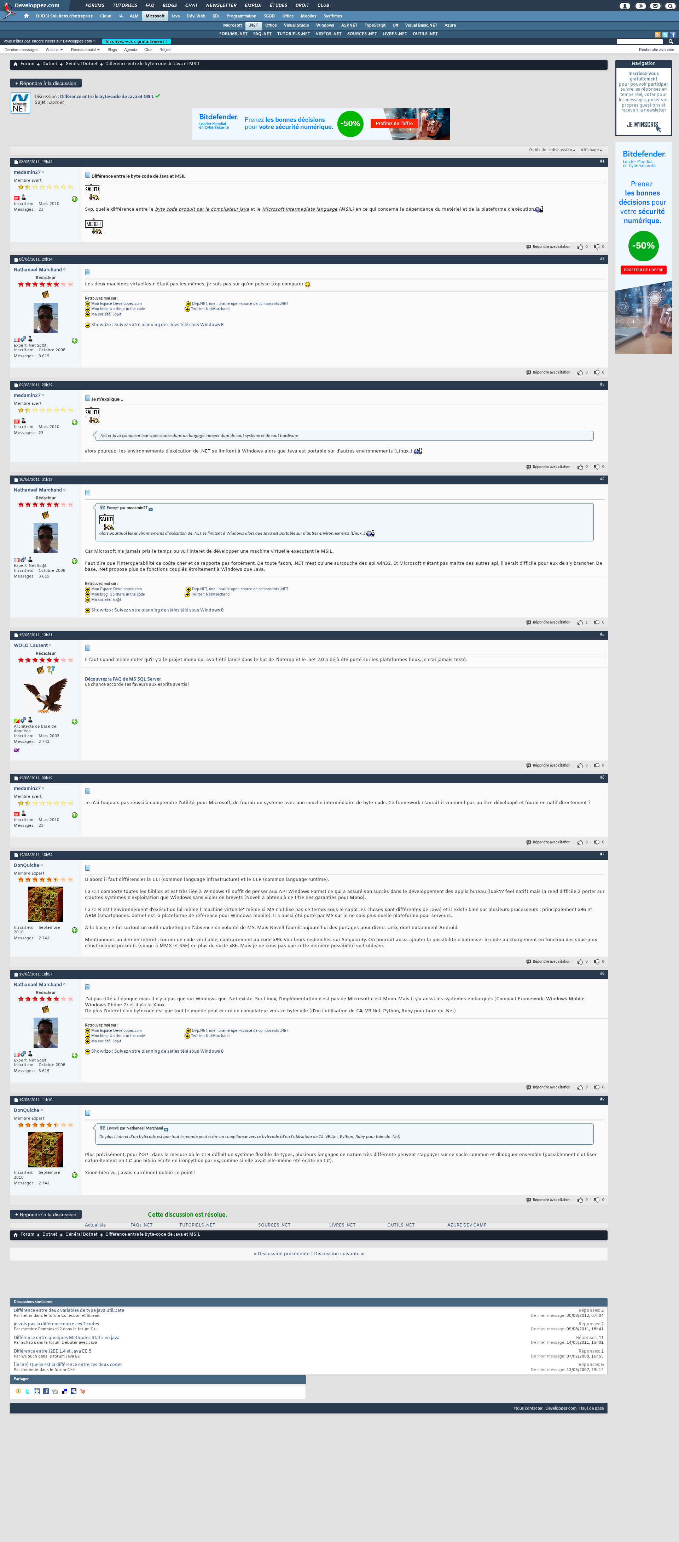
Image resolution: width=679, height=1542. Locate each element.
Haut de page (591, 1408)
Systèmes (333, 16)
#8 (602, 974)
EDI (216, 16)
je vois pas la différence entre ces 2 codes (56, 1324)
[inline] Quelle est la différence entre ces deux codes (68, 1365)
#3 (602, 384)
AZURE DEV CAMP (467, 1225)
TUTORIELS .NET (293, 34)
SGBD (269, 16)
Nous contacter (528, 1408)
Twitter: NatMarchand (210, 309)
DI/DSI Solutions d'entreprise (64, 16)
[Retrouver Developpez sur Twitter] (665, 35)
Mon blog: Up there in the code (118, 309)
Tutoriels (125, 5)
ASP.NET (349, 25)
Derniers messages (22, 49)
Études (278, 5)
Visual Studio (296, 25)
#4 (602, 479)
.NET (253, 25)
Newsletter (221, 5)
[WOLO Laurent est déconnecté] (45, 697)
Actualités (95, 1225)
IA (120, 16)
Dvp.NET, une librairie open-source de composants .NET (240, 304)
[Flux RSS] (658, 35)
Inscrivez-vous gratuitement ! (136, 41)
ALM (134, 16)
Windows (325, 25)
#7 (602, 854)
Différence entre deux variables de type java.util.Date (69, 1311)
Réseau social (83, 49)
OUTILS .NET (425, 34)
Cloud (105, 16)
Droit (302, 5)
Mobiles (309, 16)
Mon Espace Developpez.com (116, 304)
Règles (165, 49)
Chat (191, 5)
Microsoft (155, 16)
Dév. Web (196, 16)
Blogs (169, 5)
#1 (602, 161)
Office (288, 16)
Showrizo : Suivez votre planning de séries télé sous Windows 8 (157, 325)
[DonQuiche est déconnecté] (45, 905)
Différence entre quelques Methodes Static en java (67, 1338)
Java (176, 16)
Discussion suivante (337, 1254)
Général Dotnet (81, 64)
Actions (52, 49)
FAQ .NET (262, 34)
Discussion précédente (284, 1254)
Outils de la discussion (550, 150)
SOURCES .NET (362, 34)
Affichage (590, 150)
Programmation (241, 16)
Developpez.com (561, 1408)
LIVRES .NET (395, 34)
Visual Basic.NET (421, 25)
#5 (602, 634)
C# (395, 25)
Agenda (130, 49)
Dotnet (49, 64)
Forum (27, 64)
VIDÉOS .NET (329, 34)
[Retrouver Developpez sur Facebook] (672, 35)
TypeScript (375, 25)
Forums (95, 5)
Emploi (253, 5)
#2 (602, 259)
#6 (602, 777)
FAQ (150, 5)
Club (323, 5)
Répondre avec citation (551, 247)
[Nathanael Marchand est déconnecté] (45, 319)
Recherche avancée (656, 49)
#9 (602, 1099)
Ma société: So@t (106, 314)
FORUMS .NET (233, 34)
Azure (450, 25)
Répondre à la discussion (45, 83)
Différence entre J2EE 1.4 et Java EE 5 (52, 1351)
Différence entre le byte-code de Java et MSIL (107, 96)
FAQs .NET (141, 1225)
